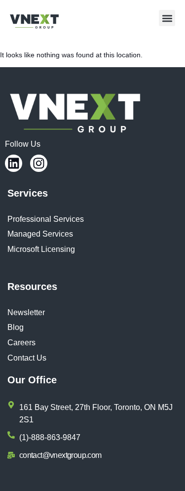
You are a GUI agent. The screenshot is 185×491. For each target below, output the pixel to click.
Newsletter (26, 312)
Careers (21, 342)
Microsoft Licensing (41, 249)
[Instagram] (38, 163)
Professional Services (45, 219)
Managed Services (40, 234)
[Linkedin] (13, 163)
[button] (167, 18)
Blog (15, 327)
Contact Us (26, 358)
